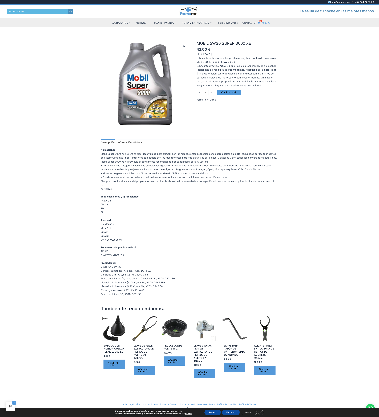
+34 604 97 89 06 (364, 2)
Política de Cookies (169, 404)
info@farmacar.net (341, 2)
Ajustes (248, 412)
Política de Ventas (247, 404)
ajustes (188, 413)
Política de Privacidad (227, 404)
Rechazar (230, 412)
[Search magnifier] (70, 11)
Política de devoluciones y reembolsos (197, 404)
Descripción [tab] (108, 142)
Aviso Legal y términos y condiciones (140, 404)
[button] (129, 22)
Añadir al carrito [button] (113, 364)
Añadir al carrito (229, 92)
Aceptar (212, 412)
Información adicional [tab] (130, 142)
